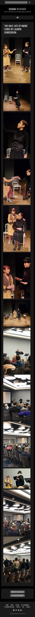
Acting (17, 605)
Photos (18, 607)
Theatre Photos (16, 595)
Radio (12, 605)
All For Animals (25, 605)
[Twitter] (16, 610)
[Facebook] (14, 610)
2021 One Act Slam (18, 592)
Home (7, 605)
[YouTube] (18, 610)
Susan (17, 9)
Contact (28, 607)
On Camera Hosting (9, 607)
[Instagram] (21, 610)
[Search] (29, 2)
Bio (23, 607)
